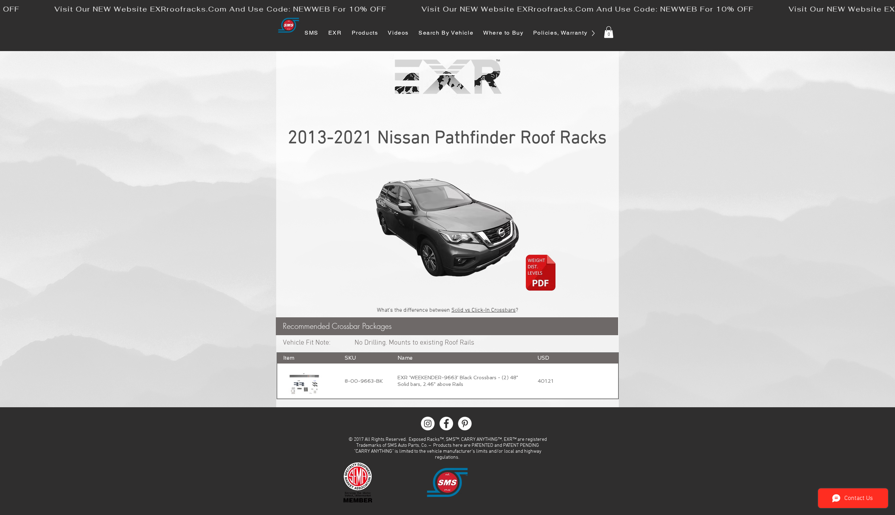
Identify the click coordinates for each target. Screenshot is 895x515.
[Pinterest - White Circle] (465, 423)
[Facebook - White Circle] (446, 423)
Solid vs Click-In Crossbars (483, 310)
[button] (609, 32)
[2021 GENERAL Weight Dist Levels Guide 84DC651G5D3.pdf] (540, 273)
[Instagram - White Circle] (428, 423)
